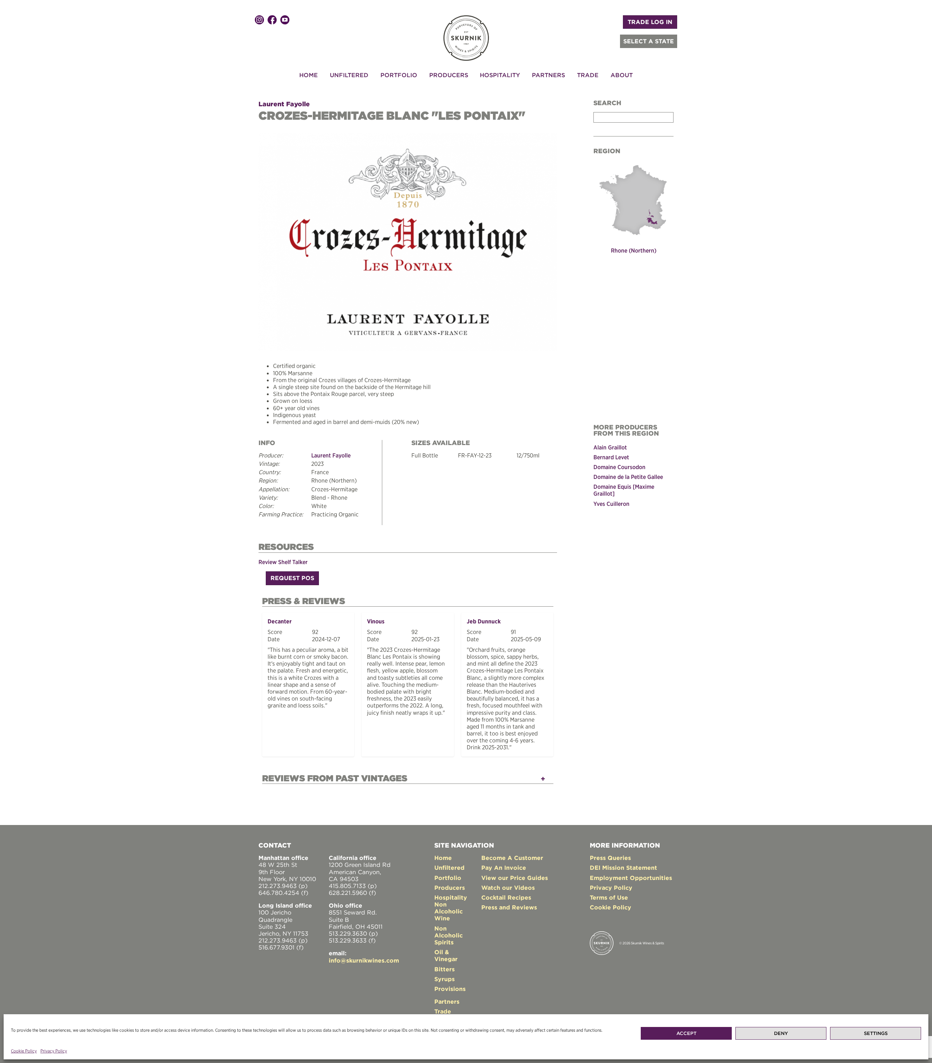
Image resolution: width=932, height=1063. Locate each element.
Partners (548, 75)
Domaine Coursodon (619, 467)
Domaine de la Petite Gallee (628, 476)
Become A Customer (512, 857)
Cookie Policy (24, 1051)
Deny (781, 1033)
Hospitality (500, 75)
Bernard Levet (611, 457)
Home (308, 75)
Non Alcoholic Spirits (448, 935)
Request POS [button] (292, 578)
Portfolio (398, 75)
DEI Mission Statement (623, 867)
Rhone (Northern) (633, 250)
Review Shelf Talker (283, 562)
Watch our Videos (508, 887)
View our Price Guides (514, 877)
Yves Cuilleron (611, 503)
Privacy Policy (53, 1051)
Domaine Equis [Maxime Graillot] (623, 490)
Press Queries (610, 857)
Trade (588, 75)
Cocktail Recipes (506, 897)
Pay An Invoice (503, 867)
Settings (876, 1033)
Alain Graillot (610, 447)
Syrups (444, 979)
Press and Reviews (509, 907)
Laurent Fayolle (284, 104)
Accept (686, 1033)
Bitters (444, 969)
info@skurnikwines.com (364, 960)
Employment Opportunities (631, 877)
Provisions (450, 988)
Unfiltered (349, 75)
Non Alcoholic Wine (448, 911)
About (622, 75)
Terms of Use (609, 897)
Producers (448, 75)
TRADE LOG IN (650, 21)
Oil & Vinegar (446, 955)
